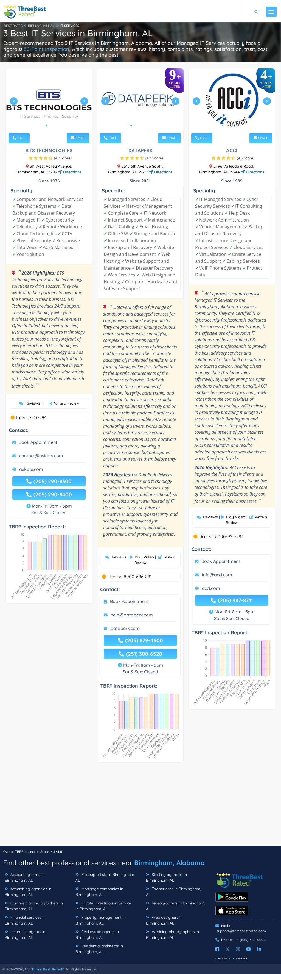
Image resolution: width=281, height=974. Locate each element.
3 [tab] (140, 125)
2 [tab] (51, 125)
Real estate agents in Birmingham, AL (97, 934)
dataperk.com (125, 628)
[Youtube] (248, 949)
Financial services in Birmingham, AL (25, 920)
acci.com (211, 588)
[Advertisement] (140, 806)
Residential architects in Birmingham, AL (99, 948)
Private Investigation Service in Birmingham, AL (103, 906)
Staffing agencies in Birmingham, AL (166, 877)
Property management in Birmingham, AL (100, 920)
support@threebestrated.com (241, 931)
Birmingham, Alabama (169, 863)
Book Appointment (38, 442)
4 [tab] (144, 125)
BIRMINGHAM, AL (41, 26)
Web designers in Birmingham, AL (164, 920)
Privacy (223, 958)
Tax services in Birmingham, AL (173, 891)
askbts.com (31, 469)
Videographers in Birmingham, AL (175, 906)
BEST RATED (13, 26)
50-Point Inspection (46, 49)
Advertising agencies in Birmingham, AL (28, 891)
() (63, 158)
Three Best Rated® (47, 969)
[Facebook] (217, 949)
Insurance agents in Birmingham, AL (25, 934)
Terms (242, 958)
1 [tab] (46, 125)
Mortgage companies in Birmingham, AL (99, 891)
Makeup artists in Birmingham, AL (105, 877)
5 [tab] (149, 125)
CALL (21, 137)
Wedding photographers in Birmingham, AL (172, 934)
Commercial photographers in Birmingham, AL (34, 906)
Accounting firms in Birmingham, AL (24, 877)
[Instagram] (238, 949)
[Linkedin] (259, 949)
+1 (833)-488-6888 (250, 939)
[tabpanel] (49, 103)
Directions (72, 172)
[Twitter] (228, 949)
